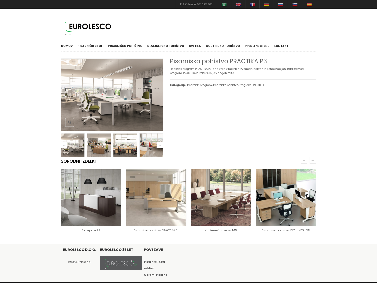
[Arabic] (224, 4)
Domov (67, 46)
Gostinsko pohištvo (223, 46)
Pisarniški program (199, 85)
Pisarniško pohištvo (125, 46)
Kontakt (281, 46)
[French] (252, 4)
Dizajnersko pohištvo (165, 46)
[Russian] (280, 4)
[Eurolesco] (90, 27)
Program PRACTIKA (252, 85)
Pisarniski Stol (154, 262)
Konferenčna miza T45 (221, 230)
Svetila (195, 46)
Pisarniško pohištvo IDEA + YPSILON (286, 230)
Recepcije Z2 (91, 230)
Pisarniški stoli (90, 46)
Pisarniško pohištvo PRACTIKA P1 (156, 230)
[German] (266, 4)
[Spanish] (309, 4)
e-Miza (149, 268)
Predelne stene (257, 46)
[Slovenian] (295, 4)
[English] (238, 4)
